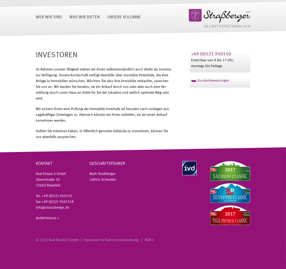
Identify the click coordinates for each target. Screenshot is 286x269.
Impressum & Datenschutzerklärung (110, 240)
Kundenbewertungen (210, 81)
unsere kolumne (124, 17)
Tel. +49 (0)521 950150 (54, 196)
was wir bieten (84, 17)
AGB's (149, 240)
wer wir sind (49, 17)
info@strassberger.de (52, 208)
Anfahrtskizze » (47, 218)
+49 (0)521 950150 (211, 54)
